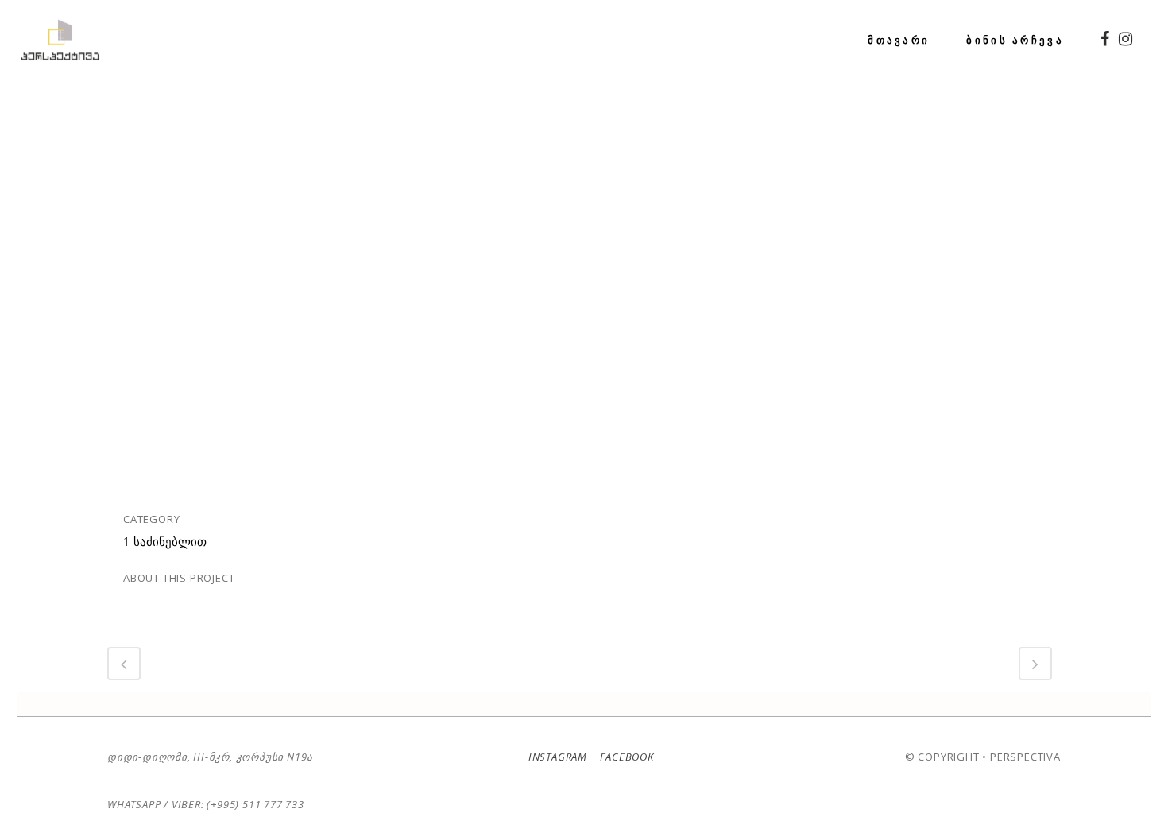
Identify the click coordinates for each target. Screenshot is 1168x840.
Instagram (557, 756)
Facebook (626, 756)
